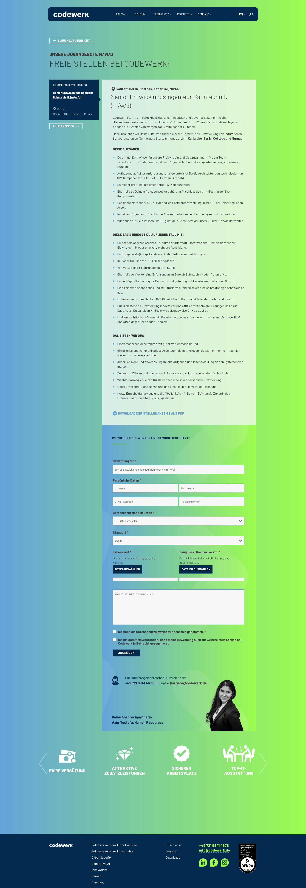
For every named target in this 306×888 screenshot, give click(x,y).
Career (96, 876)
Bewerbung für (124, 461)
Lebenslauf (122, 552)
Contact (170, 851)
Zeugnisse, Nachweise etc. (199, 552)
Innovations (99, 870)
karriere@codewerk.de (188, 683)
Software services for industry (112, 851)
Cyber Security (102, 857)
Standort (120, 532)
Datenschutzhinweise (152, 632)
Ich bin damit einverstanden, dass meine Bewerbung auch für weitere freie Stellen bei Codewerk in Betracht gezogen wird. (179, 641)
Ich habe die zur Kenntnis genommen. (162, 632)
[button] (43, 763)
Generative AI (101, 863)
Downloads (172, 857)
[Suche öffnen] (251, 14)
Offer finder (173, 845)
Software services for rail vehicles (114, 845)
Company (98, 882)
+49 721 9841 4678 (214, 845)
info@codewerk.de (214, 850)
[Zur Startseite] (71, 14)
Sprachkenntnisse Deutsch (133, 513)
